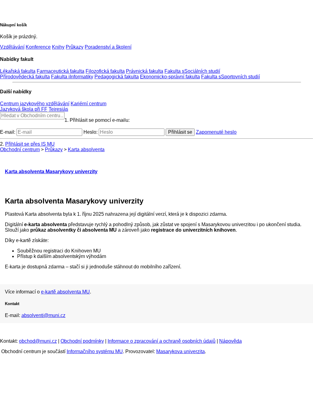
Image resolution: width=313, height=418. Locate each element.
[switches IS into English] (13, 7)
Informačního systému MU (95, 351)
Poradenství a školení (108, 47)
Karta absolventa (86, 149)
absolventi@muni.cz (43, 315)
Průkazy (74, 47)
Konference (38, 47)
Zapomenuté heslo (216, 132)
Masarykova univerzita (180, 351)
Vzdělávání (12, 47)
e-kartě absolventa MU (65, 291)
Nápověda (230, 341)
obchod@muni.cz (38, 341)
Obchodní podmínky (82, 341)
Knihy (58, 47)
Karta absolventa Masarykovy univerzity (51, 171)
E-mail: (7, 132)
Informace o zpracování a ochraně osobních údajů (161, 341)
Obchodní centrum (20, 149)
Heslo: (90, 132)
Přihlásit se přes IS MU (30, 144)
